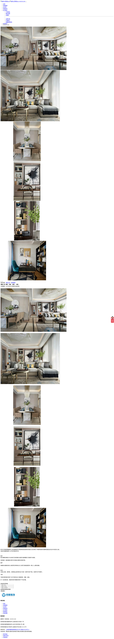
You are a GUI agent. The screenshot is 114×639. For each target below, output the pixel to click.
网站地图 (5, 613)
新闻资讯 (5, 8)
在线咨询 (5, 637)
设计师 (4, 7)
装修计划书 (5, 635)
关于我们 (5, 609)
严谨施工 (8, 20)
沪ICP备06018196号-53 (24, 629)
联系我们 (5, 23)
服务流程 (8, 13)
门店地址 (8, 12)
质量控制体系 (9, 22)
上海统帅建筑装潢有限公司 (12, 629)
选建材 (7, 15)
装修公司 (8, 282)
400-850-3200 (22, 1)
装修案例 (5, 5)
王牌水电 (8, 18)
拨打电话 (5, 634)
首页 (4, 4)
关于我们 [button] (5, 10)
